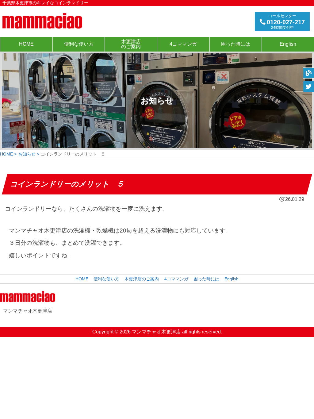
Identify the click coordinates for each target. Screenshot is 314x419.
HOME (26, 44)
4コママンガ (183, 44)
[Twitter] (308, 86)
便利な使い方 (79, 44)
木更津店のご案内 (131, 44)
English (288, 44)
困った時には (235, 44)
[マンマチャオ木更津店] (42, 21)
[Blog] (308, 73)
